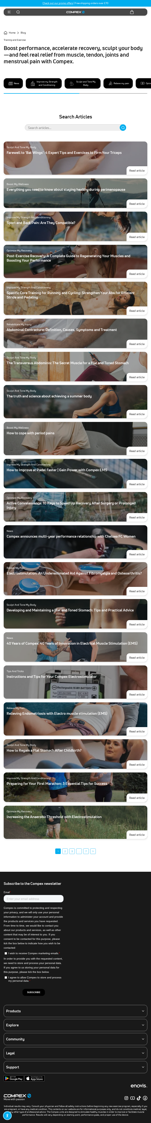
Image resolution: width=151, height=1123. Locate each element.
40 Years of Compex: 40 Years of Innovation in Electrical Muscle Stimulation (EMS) (72, 643)
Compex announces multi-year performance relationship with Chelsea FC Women (71, 536)
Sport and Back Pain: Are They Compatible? (41, 222)
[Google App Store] (14, 1080)
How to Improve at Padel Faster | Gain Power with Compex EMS (57, 470)
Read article (138, 170)
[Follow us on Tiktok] (139, 1098)
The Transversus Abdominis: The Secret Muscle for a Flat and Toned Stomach (68, 363)
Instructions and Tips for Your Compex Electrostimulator (52, 676)
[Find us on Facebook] (145, 1098)
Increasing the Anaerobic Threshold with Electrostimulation (54, 817)
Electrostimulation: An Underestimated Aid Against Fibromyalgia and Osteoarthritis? (74, 573)
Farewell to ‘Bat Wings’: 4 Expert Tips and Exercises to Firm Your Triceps (64, 152)
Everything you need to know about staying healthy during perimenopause (66, 189)
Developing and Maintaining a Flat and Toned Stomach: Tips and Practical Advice (70, 610)
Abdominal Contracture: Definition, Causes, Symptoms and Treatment (62, 329)
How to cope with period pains (31, 433)
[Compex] (75, 12)
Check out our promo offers (58, 3)
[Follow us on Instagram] (126, 1098)
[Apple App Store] (34, 1080)
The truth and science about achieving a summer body (49, 396)
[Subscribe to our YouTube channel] (132, 1098)
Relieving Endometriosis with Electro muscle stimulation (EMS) (57, 713)
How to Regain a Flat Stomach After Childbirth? (44, 750)
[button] (7, 1115)
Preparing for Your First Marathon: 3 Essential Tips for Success (57, 783)
